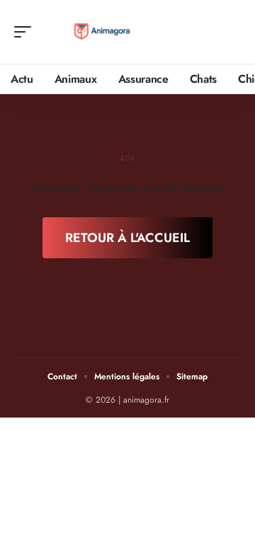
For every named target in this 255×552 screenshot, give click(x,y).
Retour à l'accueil (127, 238)
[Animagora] (102, 32)
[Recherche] (231, 32)
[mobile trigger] (26, 32)
